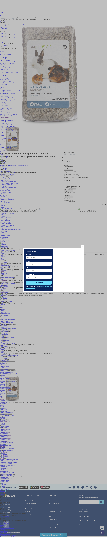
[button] (82, 246)
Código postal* (30, 274)
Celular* (28, 267)
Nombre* (28, 254)
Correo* (28, 261)
